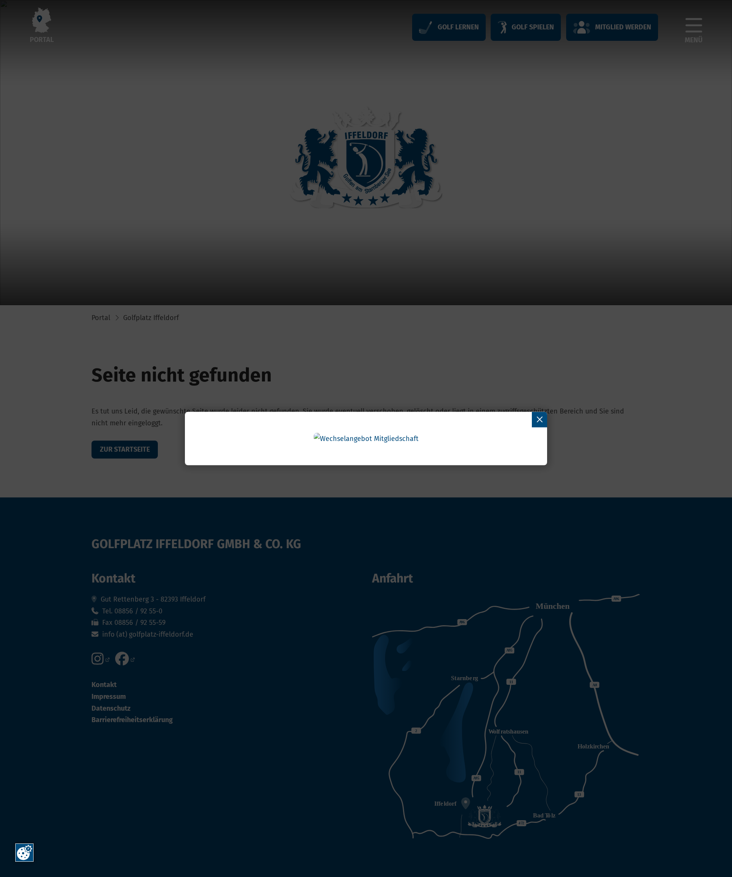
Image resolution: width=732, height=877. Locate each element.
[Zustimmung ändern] (24, 852)
